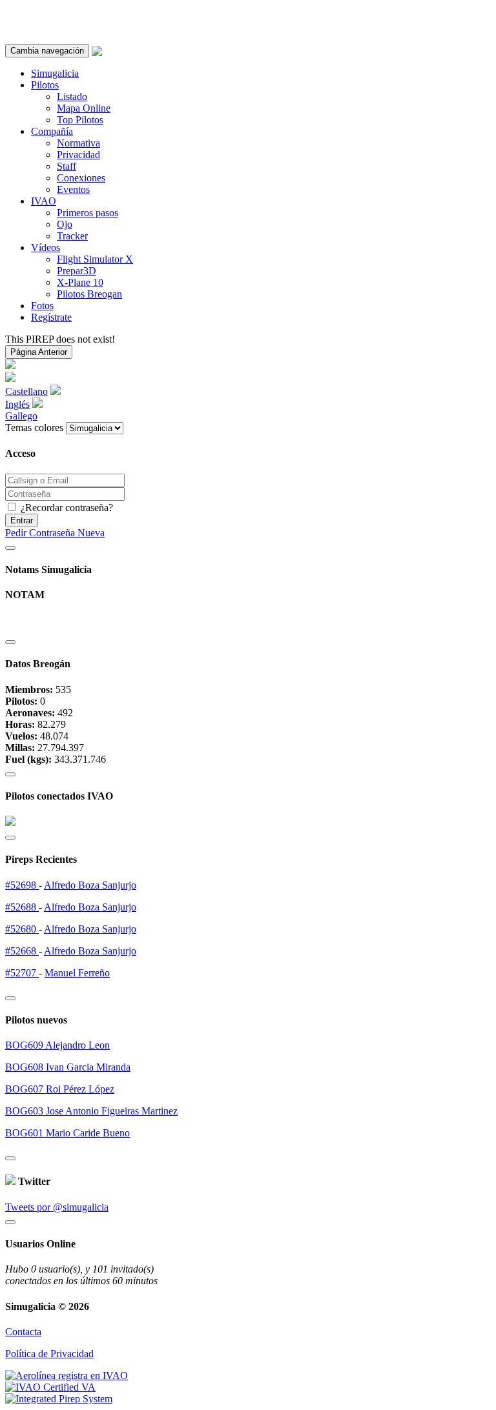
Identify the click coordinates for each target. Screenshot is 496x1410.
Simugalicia (55, 73)
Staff (66, 166)
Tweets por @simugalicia (56, 1207)
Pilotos (45, 84)
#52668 (22, 950)
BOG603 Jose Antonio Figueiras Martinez (91, 1110)
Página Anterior (38, 352)
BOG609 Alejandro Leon (57, 1045)
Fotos (42, 305)
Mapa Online (83, 108)
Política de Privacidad (49, 1353)
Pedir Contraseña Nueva (55, 532)
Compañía (52, 131)
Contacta (23, 1331)
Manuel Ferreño (77, 972)
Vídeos (45, 247)
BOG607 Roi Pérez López (59, 1088)
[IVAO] (50, 1387)
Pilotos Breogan (89, 293)
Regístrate (51, 317)
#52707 (22, 972)
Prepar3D (76, 270)
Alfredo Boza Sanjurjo (90, 885)
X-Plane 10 (80, 282)
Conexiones (81, 177)
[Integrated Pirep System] (58, 1398)
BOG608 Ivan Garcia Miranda (67, 1067)
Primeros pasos (87, 212)
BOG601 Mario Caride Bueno (67, 1132)
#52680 (22, 928)
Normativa (78, 142)
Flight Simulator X (95, 259)
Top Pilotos (80, 119)
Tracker (72, 235)
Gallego (21, 415)
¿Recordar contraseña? (65, 507)
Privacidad (78, 154)
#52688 (22, 906)
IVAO (43, 201)
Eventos (73, 189)
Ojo (64, 224)
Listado (72, 96)
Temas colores (34, 427)
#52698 (22, 885)
